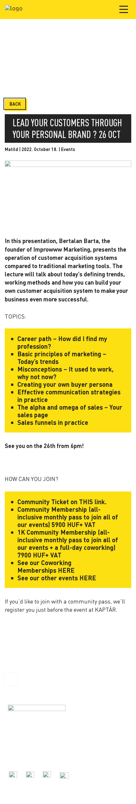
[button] (124, 9)
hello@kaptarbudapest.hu (33, 757)
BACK (15, 104)
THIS (86, 501)
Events (68, 149)
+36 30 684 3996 (23, 750)
